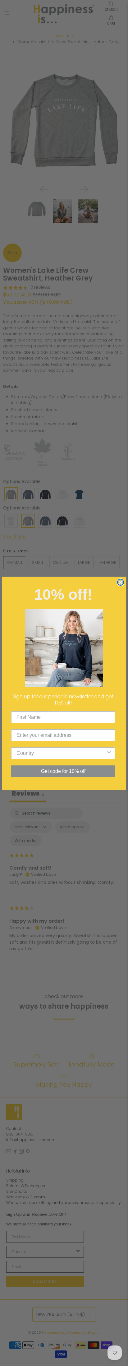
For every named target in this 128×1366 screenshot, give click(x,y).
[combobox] (61, 753)
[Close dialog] (120, 582)
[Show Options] (109, 753)
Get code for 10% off (63, 771)
